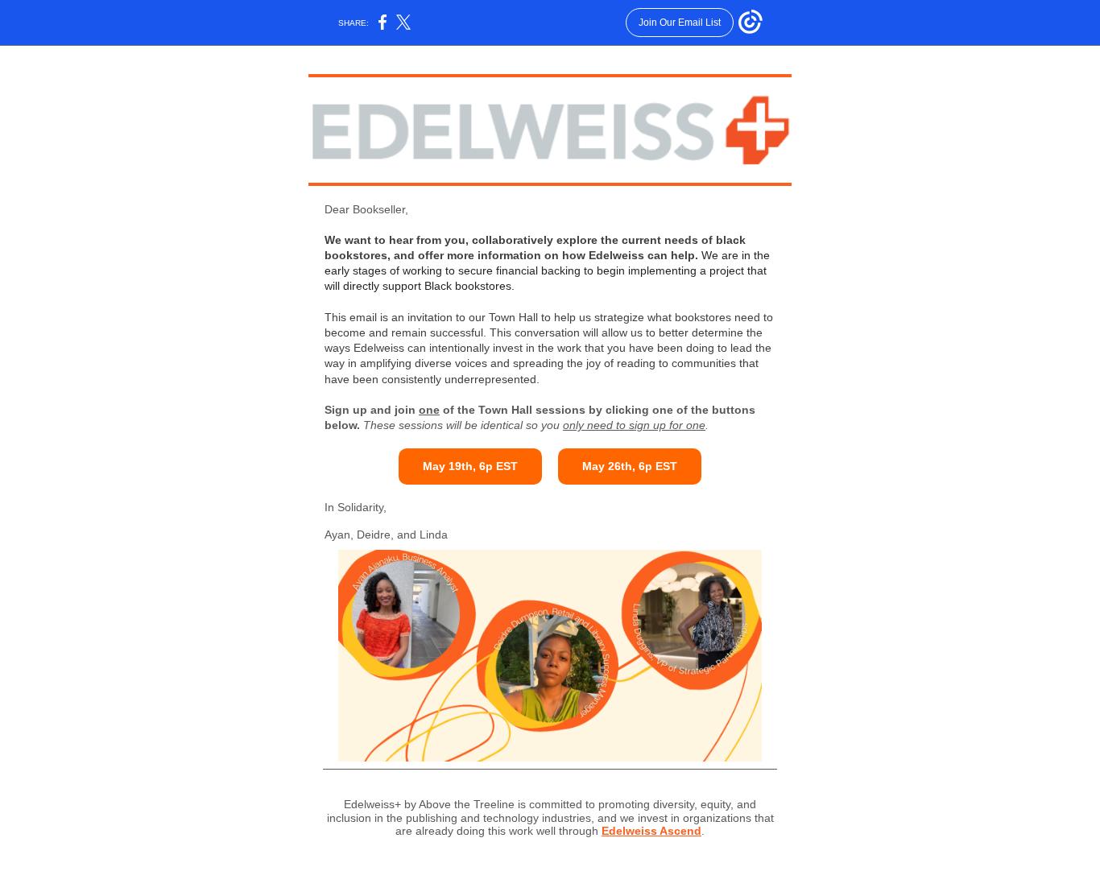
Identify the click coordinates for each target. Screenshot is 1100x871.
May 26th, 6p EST (629, 466)
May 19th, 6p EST (470, 466)
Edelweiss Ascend (651, 830)
